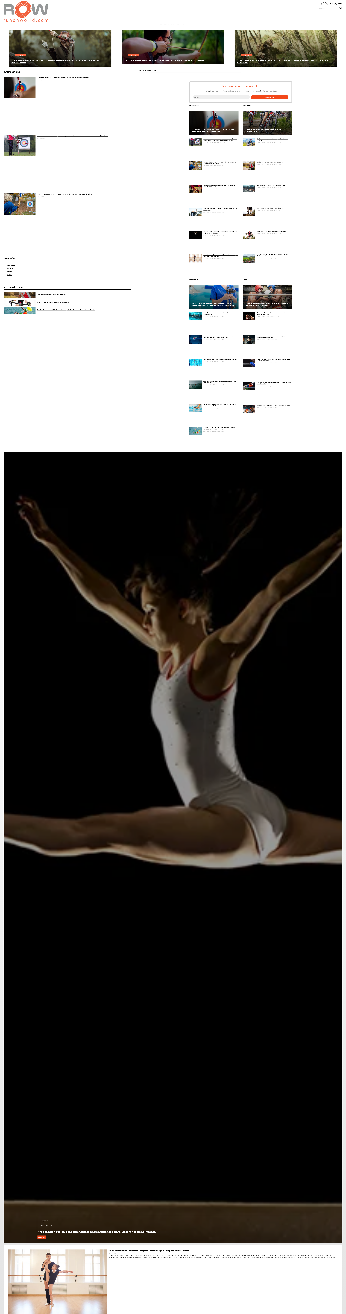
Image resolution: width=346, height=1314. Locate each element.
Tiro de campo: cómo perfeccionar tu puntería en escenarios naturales (166, 60)
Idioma (183, 25)
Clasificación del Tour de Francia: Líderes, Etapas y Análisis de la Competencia (272, 255)
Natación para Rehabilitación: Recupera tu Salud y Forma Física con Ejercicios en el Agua (213, 304)
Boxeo (178, 25)
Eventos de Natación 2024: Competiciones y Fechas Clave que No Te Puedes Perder (219, 428)
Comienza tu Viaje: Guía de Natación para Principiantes (220, 359)
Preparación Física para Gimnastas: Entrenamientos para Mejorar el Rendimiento (96, 1232)
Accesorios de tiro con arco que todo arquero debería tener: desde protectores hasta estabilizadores (72, 136)
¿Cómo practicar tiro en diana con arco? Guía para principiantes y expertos (63, 77)
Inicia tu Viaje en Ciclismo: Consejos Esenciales (271, 231)
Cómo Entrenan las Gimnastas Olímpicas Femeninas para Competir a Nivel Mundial (149, 1251)
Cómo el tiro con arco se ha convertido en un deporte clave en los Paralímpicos (64, 194)
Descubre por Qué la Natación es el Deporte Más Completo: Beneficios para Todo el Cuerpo (218, 336)
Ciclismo (171, 25)
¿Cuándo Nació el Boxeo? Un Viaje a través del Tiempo (273, 405)
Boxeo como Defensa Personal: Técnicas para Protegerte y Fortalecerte (271, 336)
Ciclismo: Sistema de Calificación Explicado (270, 162)
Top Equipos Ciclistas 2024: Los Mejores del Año (271, 185)
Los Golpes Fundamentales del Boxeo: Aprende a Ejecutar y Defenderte (267, 304)
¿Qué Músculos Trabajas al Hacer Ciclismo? (270, 208)
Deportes (163, 25)
